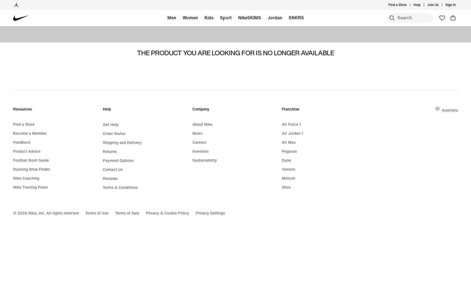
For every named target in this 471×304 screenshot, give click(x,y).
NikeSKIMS (249, 17)
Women (190, 17)
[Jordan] (16, 5)
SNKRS (296, 17)
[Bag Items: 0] (453, 18)
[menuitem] (422, 5)
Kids (208, 17)
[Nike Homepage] (21, 18)
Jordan (275, 17)
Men (171, 17)
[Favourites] (442, 18)
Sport (226, 17)
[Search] (392, 18)
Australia (450, 110)
